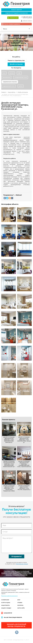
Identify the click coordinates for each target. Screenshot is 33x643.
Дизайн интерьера (16, 64)
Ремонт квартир (16, 10)
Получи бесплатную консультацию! (16, 511)
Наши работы (5, 605)
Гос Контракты (16, 68)
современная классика (10, 82)
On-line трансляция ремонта (13, 617)
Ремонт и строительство (16, 60)
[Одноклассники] (10, 198)
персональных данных (22, 564)
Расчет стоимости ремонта (12, 24)
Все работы (16, 57)
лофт (19, 73)
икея (4, 73)
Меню (5, 29)
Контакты (20, 605)
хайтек (21, 86)
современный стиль (9, 86)
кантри (12, 73)
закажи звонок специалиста (18, 517)
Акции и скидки (6, 608)
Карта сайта (21, 608)
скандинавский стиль (20, 77)
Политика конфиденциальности (9, 595)
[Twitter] (7, 198)
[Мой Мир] (12, 198)
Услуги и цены (5, 602)
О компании (5, 600)
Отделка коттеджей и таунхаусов (16, 13)
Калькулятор (8, 613)
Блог (18, 600)
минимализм (6, 77)
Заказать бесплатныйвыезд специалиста (16, 625)
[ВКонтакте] (5, 198)
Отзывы (19, 602)
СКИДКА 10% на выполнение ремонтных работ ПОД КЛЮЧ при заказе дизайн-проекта (16, 573)
